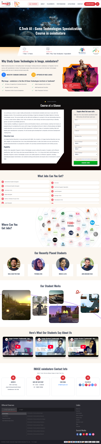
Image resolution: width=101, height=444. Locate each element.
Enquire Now (90, 4)
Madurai (35, 434)
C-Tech (21, 410)
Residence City (78, 136)
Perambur (35, 422)
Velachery (35, 431)
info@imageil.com (63, 385)
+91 (75, 127)
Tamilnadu (55, 23)
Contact (44, 23)
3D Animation (5, 413)
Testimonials (79, 413)
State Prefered (78, 147)
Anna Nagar (36, 419)
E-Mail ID (77, 130)
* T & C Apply (34, 442)
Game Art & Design (6, 418)
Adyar (35, 413)
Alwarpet (35, 416)
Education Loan (79, 422)
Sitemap (78, 426)
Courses (78, 411)
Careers (78, 420)
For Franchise (61, 4)
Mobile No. (77, 125)
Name (76, 119)
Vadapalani (36, 428)
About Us (78, 409)
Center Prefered (79, 152)
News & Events (79, 415)
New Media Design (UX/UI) (7, 420)
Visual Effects (5, 416)
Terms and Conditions (86, 159)
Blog (77, 424)
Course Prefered (79, 141)
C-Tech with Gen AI (9, 410)
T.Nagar (35, 425)
